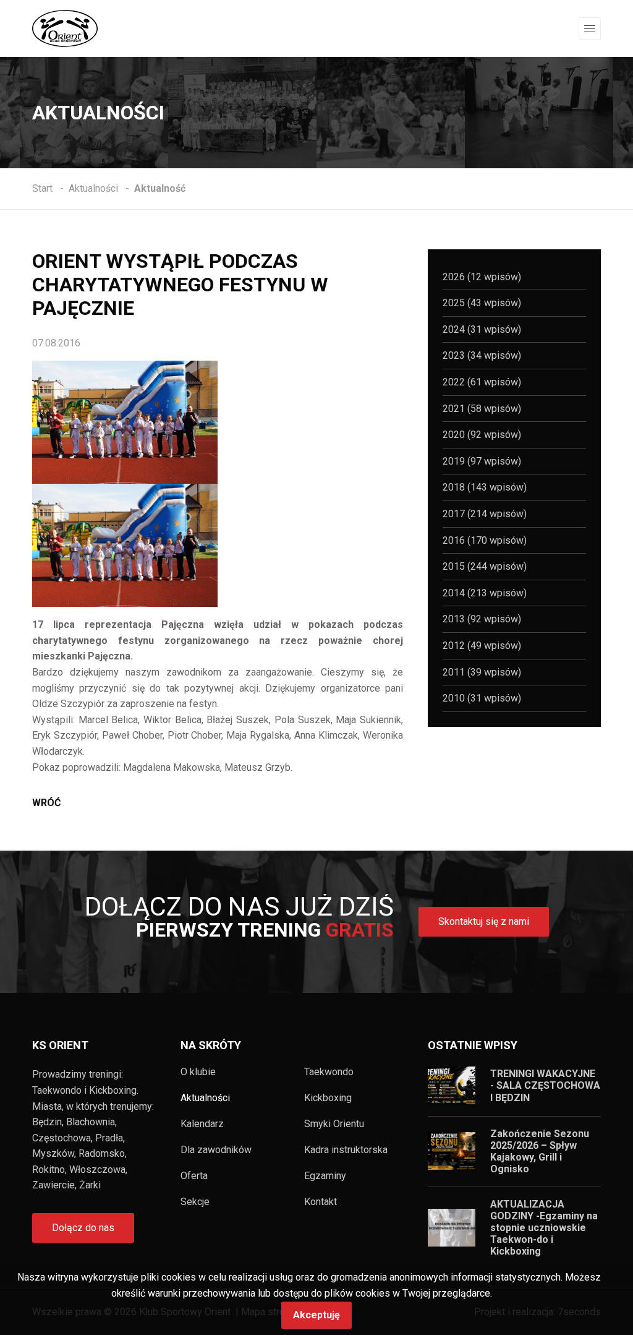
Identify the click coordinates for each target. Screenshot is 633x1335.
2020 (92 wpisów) (482, 434)
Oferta (194, 1176)
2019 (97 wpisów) (482, 461)
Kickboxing (328, 1098)
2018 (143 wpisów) (485, 487)
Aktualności (205, 1098)
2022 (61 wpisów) (482, 382)
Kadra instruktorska (346, 1150)
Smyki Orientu (334, 1124)
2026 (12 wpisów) (482, 277)
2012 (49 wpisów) (482, 645)
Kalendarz (202, 1124)
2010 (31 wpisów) (482, 698)
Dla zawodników (216, 1150)
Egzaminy (325, 1176)
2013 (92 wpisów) (482, 619)
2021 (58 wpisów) (482, 408)
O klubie (198, 1072)
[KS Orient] (65, 27)
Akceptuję (316, 1315)
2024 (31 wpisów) (482, 329)
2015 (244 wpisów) (485, 566)
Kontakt (320, 1202)
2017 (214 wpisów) (485, 514)
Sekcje (195, 1202)
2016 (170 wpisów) (485, 540)
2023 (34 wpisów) (482, 355)
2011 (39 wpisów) (482, 672)
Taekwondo (329, 1072)
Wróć (46, 803)
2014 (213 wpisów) (485, 593)
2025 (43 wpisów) (482, 303)
